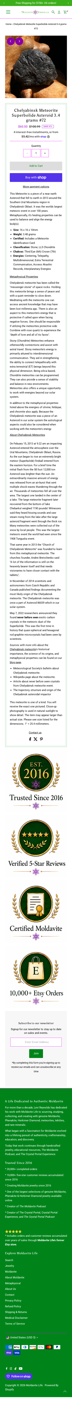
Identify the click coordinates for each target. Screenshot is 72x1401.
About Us (10, 1289)
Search (9, 1260)
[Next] (19, 41)
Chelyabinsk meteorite (23, 649)
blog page (15, 662)
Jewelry (9, 1265)
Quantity (36, 146)
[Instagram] (11, 1369)
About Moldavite (14, 1277)
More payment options (36, 186)
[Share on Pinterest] (41, 740)
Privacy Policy (13, 1300)
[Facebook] (6, 1369)
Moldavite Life (34, 1385)
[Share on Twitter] (36, 740)
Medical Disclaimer (16, 1317)
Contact (9, 1294)
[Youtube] (20, 1369)
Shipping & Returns (16, 1312)
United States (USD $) (22, 1337)
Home (9, 24)
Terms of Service (15, 1323)
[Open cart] (65, 12)
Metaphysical (13, 1283)
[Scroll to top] (65, 1391)
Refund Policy (13, 1306)
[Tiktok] (15, 1369)
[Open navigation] (8, 12)
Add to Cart (36, 165)
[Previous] (11, 41)
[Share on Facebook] (30, 740)
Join (36, 1053)
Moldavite (11, 1271)
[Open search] (53, 12)
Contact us (35, 732)
